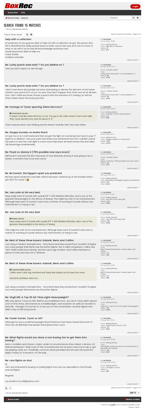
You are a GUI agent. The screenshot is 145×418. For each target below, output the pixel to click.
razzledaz (107, 39)
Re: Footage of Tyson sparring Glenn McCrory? (33, 107)
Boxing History (111, 44)
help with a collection (114, 46)
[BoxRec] (26, 6)
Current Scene (112, 70)
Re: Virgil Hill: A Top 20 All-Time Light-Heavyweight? (37, 297)
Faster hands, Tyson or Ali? (116, 325)
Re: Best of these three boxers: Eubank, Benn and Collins (39, 240)
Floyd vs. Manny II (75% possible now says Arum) (120, 161)
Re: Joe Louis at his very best (22, 192)
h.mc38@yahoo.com (28, 381)
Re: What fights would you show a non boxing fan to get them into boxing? (46, 339)
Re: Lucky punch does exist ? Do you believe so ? (34, 64)
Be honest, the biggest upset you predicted (122, 180)
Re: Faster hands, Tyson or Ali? (24, 318)
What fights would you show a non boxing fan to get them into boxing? (119, 347)
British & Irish (111, 137)
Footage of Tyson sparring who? (118, 114)
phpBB (112, 405)
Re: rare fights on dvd (18, 360)
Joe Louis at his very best (115, 199)
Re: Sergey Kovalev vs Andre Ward (26, 132)
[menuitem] (22, 13)
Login (135, 6)
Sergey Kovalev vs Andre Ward (118, 139)
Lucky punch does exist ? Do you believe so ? (118, 74)
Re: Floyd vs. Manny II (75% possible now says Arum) (37, 152)
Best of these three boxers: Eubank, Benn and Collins (118, 250)
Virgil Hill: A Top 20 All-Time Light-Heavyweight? (120, 306)
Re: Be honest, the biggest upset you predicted (33, 173)
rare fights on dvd (113, 367)
